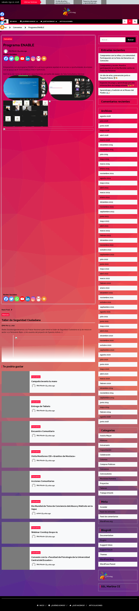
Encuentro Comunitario (43, 431)
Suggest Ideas (106, 545)
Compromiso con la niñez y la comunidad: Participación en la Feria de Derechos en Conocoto (117, 58)
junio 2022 (104, 264)
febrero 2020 (105, 383)
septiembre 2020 (107, 350)
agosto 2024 (105, 178)
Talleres (103, 488)
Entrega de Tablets (40, 406)
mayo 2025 (104, 159)
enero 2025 (104, 169)
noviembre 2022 (106, 245)
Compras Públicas (107, 464)
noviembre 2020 (107, 340)
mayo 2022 (104, 269)
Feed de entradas (107, 512)
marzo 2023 (105, 231)
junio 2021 (104, 321)
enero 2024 (105, 197)
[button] (124, 21)
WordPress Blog (107, 559)
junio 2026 (104, 126)
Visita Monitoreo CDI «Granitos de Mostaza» (53, 456)
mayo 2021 (104, 326)
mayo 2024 (104, 183)
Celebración (105, 455)
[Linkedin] (27, 58)
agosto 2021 (105, 312)
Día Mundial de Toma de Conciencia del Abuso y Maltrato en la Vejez (62, 507)
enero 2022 (104, 288)
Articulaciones (66, 21)
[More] (43, 58)
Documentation (106, 535)
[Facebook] (5, 58)
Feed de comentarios (109, 517)
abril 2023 (104, 226)
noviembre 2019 (106, 393)
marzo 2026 (105, 140)
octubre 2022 (105, 250)
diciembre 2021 (106, 293)
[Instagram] (33, 58)
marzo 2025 (105, 164)
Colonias (103, 460)
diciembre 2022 (106, 240)
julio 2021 (104, 317)
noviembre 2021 (106, 297)
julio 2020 (104, 360)
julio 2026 (104, 121)
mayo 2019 (104, 407)
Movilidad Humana (108, 479)
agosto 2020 (105, 355)
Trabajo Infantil (106, 493)
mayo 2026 (104, 130)
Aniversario (105, 445)
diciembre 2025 (106, 145)
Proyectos (104, 483)
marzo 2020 (105, 379)
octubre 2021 (105, 302)
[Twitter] (11, 58)
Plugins (103, 540)
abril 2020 (104, 374)
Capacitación (105, 450)
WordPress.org (106, 521)
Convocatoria (106, 474)
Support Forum (106, 550)
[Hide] (1, 31)
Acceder (103, 507)
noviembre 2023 (106, 207)
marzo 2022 (105, 278)
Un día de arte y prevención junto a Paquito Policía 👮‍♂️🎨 (51, 2)
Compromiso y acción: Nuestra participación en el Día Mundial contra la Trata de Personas (117, 68)
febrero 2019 (105, 412)
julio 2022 (104, 259)
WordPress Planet (107, 564)
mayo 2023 (104, 221)
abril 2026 (104, 135)
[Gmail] (38, 58)
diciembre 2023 (106, 202)
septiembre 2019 (107, 398)
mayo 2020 (104, 369)
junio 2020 (104, 364)
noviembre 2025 (106, 150)
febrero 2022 (105, 283)
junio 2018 (104, 422)
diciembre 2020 (106, 336)
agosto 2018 (105, 417)
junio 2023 (104, 216)
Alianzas (5, 315)
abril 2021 (104, 331)
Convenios (8, 39)
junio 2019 (104, 402)
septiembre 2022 (107, 255)
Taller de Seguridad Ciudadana (21, 320)
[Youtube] (22, 58)
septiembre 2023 (107, 212)
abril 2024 (104, 188)
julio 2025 (104, 154)
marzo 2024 (105, 193)
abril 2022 (104, 274)
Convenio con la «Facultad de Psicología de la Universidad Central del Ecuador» (60, 558)
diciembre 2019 (106, 388)
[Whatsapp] (16, 58)
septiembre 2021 (107, 307)
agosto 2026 (105, 116)
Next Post (6, 310)
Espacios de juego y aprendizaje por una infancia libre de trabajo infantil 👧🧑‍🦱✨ (78, 2)
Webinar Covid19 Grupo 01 (44, 532)
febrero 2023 (105, 235)
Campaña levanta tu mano (44, 381)
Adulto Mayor (106, 436)
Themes (103, 555)
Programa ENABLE (18, 45)
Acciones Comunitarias (42, 481)
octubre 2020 (105, 345)
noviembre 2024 (107, 173)
